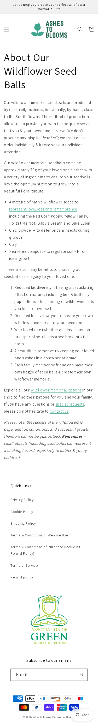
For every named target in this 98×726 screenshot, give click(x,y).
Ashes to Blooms (42, 716)
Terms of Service (24, 565)
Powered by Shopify (63, 716)
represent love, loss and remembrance (43, 209)
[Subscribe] (81, 675)
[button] (6, 29)
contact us (59, 411)
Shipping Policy (23, 523)
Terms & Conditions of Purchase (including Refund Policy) (45, 550)
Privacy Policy (21, 499)
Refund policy (21, 577)
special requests (69, 404)
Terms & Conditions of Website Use (39, 535)
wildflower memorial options (56, 390)
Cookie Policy (21, 511)
